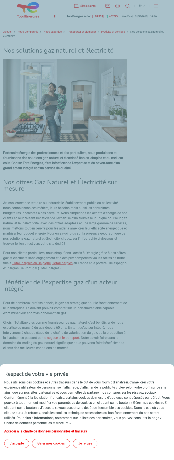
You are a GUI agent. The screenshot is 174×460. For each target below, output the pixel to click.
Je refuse (85, 443)
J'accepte (17, 443)
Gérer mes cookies (51, 443)
